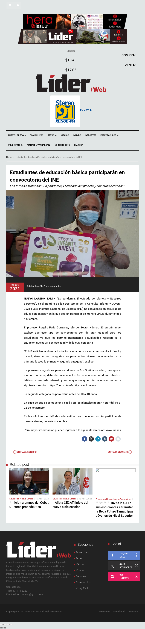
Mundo (77, 135)
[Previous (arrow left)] (1, 627)
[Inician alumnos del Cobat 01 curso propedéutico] (29, 481)
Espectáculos (108, 135)
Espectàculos (83, 582)
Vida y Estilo (15, 145)
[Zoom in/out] (11, 624)
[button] (10, 5)
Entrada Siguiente (118, 452)
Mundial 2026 (62, 145)
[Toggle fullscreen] (8, 624)
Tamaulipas (36, 135)
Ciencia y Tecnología (38, 145)
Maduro (78, 145)
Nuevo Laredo (16, 135)
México (65, 135)
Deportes (90, 135)
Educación (14, 499)
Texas (51, 135)
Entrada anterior (26, 452)
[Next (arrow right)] (4, 627)
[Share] (4, 624)
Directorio (104, 611)
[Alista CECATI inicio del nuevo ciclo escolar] (72, 481)
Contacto (133, 611)
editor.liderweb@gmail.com (28, 594)
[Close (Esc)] (1, 624)
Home (9, 157)
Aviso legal (118, 611)
